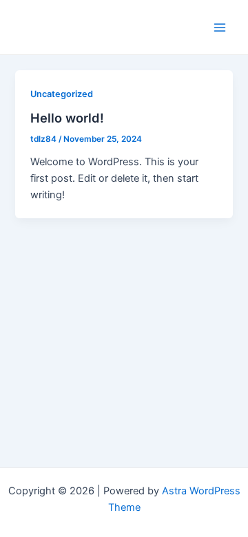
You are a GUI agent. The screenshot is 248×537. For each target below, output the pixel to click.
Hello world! (67, 117)
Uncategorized (61, 94)
